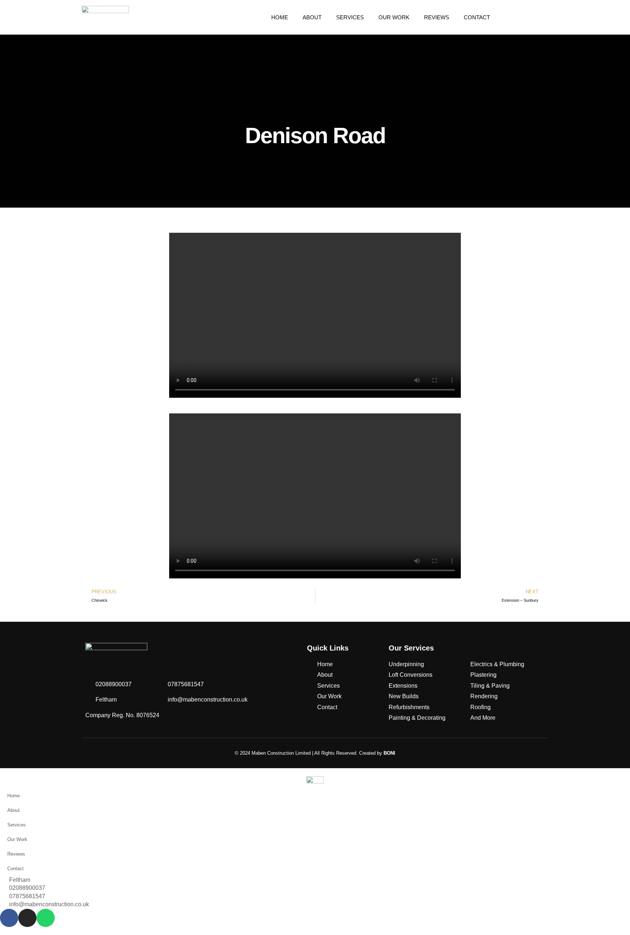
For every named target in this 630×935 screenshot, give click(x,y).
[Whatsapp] (545, 17)
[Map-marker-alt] (507, 17)
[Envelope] (536, 17)
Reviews (436, 17)
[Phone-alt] (517, 17)
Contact (477, 17)
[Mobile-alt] (526, 17)
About (312, 17)
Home (279, 17)
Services (350, 17)
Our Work (393, 17)
